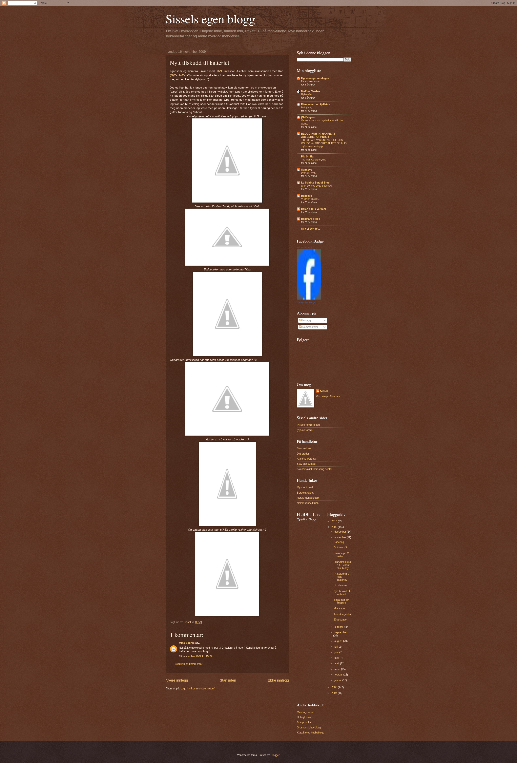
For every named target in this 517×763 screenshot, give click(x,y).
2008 (334, 687)
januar (338, 680)
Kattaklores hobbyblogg (310, 732)
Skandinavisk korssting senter (314, 469)
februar (338, 674)
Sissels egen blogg (210, 19)
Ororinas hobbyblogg (309, 727)
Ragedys (306, 195)
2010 (334, 521)
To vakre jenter (342, 614)
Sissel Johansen (305, 247)
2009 (334, 527)
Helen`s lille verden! (313, 208)
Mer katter (340, 608)
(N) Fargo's (308, 117)
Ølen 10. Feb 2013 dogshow (316, 185)
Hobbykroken (304, 717)
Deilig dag (306, 107)
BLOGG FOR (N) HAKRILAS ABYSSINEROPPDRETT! (318, 135)
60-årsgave (340, 619)
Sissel (324, 391)
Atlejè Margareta (306, 458)
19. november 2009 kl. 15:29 (195, 656)
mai (336, 657)
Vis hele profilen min (328, 396)
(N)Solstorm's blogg (308, 424)
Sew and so (304, 448)
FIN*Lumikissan (225, 71)
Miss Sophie (186, 642)
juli (336, 646)
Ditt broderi (303, 453)
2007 (334, 692)
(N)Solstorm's (305, 430)
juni (336, 652)
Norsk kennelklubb (307, 502)
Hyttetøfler (306, 94)
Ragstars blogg (310, 218)
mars (337, 669)
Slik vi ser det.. (310, 228)
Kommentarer (310, 326)
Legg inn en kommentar (188, 663)
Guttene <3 (340, 547)
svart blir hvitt (308, 172)
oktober (339, 626)
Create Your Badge (306, 302)
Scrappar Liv (304, 722)
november (340, 537)
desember (340, 531)
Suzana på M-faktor (342, 555)
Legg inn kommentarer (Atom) (198, 688)
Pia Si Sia (307, 156)
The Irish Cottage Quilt (313, 159)
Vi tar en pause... (310, 198)
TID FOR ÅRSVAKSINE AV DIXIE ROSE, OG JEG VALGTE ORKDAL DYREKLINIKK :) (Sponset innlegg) (324, 143)
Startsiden (228, 680)
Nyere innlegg (177, 680)
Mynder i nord (305, 487)
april (337, 663)
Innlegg (306, 320)
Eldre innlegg (278, 680)
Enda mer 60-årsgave (341, 601)
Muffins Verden (310, 91)
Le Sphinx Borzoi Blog (315, 182)
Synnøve (306, 169)
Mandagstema (305, 712)
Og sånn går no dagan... (316, 78)
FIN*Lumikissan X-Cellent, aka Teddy (342, 565)
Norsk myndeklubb (308, 497)
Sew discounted (306, 463)
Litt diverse (340, 585)
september (340, 632)
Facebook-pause (310, 81)
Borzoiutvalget (305, 492)
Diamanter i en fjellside (315, 104)
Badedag (339, 541)
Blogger (275, 755)
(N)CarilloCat (178, 75)
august (338, 641)
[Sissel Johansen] (309, 298)
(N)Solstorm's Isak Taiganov (341, 576)
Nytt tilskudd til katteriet (342, 593)
